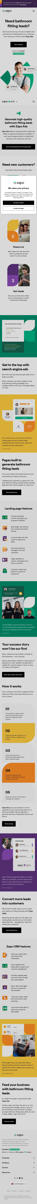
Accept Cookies (18, 203)
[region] (18, 195)
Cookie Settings (18, 208)
